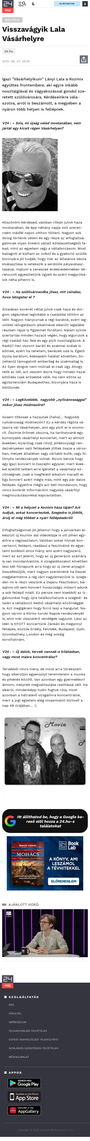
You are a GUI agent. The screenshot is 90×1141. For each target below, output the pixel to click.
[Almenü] (22, 4)
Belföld (12, 20)
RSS (11, 1004)
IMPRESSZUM (17, 1022)
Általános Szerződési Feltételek (33, 1048)
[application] (45, 933)
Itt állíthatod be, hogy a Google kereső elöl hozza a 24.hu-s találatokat (50, 821)
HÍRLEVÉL (15, 1013)
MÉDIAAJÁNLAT (19, 1056)
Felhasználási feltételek (28, 1030)
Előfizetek (67, 3)
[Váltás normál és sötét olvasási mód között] (33, 4)
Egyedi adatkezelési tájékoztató (33, 1039)
